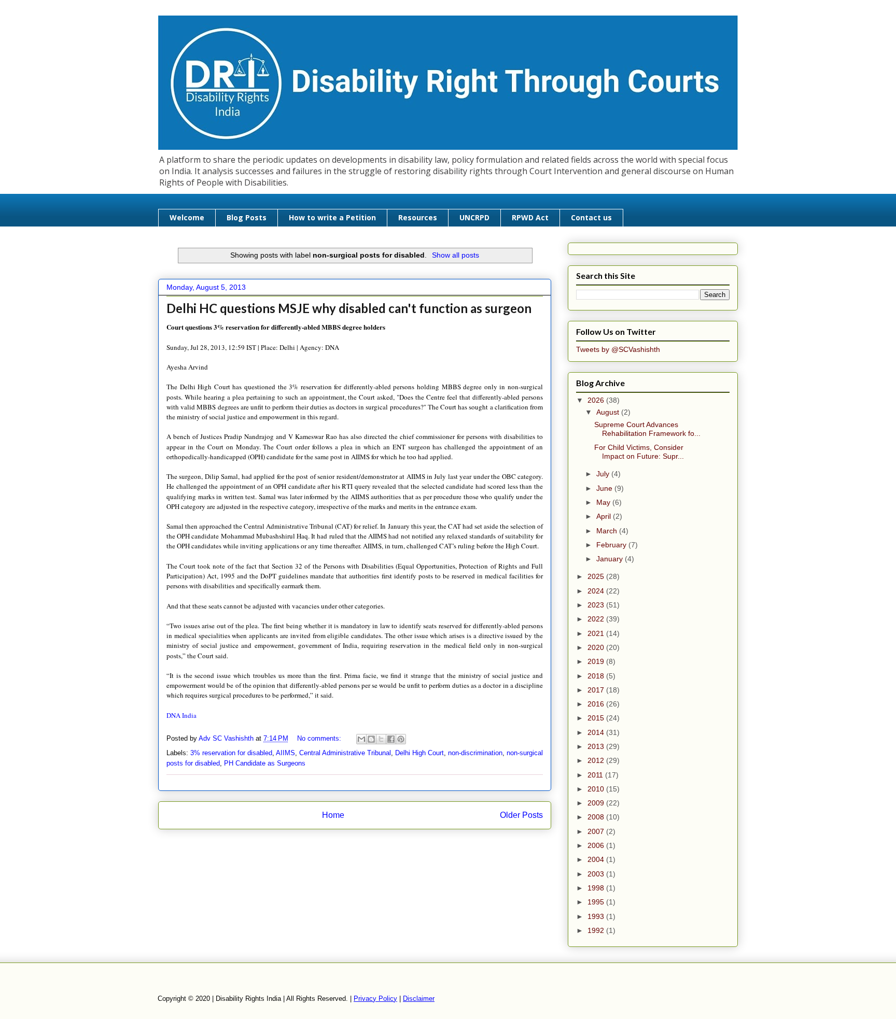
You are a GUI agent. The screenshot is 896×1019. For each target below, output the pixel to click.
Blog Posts (247, 217)
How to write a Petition (332, 217)
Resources (417, 217)
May (604, 502)
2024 (596, 591)
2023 (596, 605)
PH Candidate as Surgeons (264, 763)
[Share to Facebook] (391, 739)
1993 (596, 916)
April (604, 516)
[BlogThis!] (371, 739)
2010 (596, 789)
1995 (596, 902)
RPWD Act (530, 217)
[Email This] (361, 739)
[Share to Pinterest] (401, 739)
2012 (596, 760)
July (603, 474)
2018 (596, 676)
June (605, 488)
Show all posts (455, 255)
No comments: (320, 738)
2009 (596, 803)
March (607, 531)
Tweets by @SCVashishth (618, 349)
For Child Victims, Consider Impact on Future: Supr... (639, 451)
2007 (596, 831)
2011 (596, 775)
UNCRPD (474, 217)
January (610, 559)
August (608, 412)
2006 (596, 845)
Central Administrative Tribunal (345, 753)
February (612, 545)
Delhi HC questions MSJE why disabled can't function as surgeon (348, 308)
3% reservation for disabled (231, 753)
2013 (596, 746)
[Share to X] (381, 739)
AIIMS (285, 753)
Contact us (591, 217)
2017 (596, 690)
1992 (596, 930)
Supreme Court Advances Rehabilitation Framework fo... (647, 428)
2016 (596, 704)
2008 (596, 817)
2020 (596, 647)
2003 (596, 874)
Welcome (187, 217)
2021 (596, 633)
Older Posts (521, 815)
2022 (596, 619)
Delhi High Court (419, 753)
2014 (596, 732)
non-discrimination (475, 753)
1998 (596, 888)
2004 (596, 859)
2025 (596, 576)
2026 (596, 400)
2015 (596, 718)
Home (333, 815)
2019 (596, 661)
